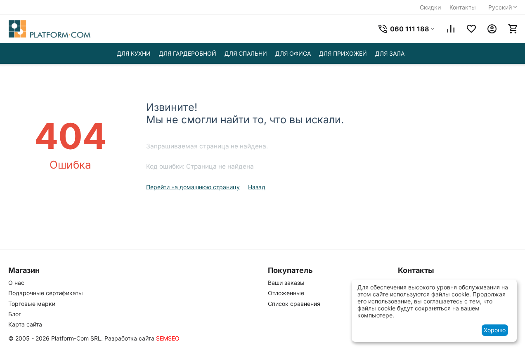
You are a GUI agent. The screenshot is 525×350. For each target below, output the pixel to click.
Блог (14, 313)
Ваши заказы (286, 282)
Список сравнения (294, 303)
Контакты (462, 7)
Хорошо (495, 330)
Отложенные (286, 292)
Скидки (430, 7)
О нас (16, 282)
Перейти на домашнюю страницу (193, 186)
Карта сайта (25, 324)
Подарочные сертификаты (45, 292)
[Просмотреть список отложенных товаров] (471, 29)
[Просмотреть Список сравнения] (450, 29)
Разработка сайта (129, 338)
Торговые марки (31, 303)
